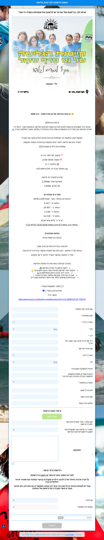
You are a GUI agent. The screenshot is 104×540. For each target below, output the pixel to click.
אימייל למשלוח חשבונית (82, 369)
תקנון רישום (52, 416)
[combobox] (34, 329)
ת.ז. (91, 336)
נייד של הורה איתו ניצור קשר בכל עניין (79, 342)
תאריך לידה (88, 322)
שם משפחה (87, 316)
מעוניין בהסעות (86, 383)
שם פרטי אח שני (86, 349)
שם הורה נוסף (87, 397)
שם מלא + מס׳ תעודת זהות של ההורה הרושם (79, 423)
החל (60, 518)
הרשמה (52, 526)
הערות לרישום (87, 390)
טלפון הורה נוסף (86, 403)
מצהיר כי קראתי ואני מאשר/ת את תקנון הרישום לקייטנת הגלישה (79, 430)
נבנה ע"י (52, 534)
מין (91, 329)
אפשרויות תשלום (85, 507)
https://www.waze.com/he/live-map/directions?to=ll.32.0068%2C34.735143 (52, 299)
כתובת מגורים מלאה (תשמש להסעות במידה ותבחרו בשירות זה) (78, 375)
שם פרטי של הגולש (84, 309)
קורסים (89, 500)
